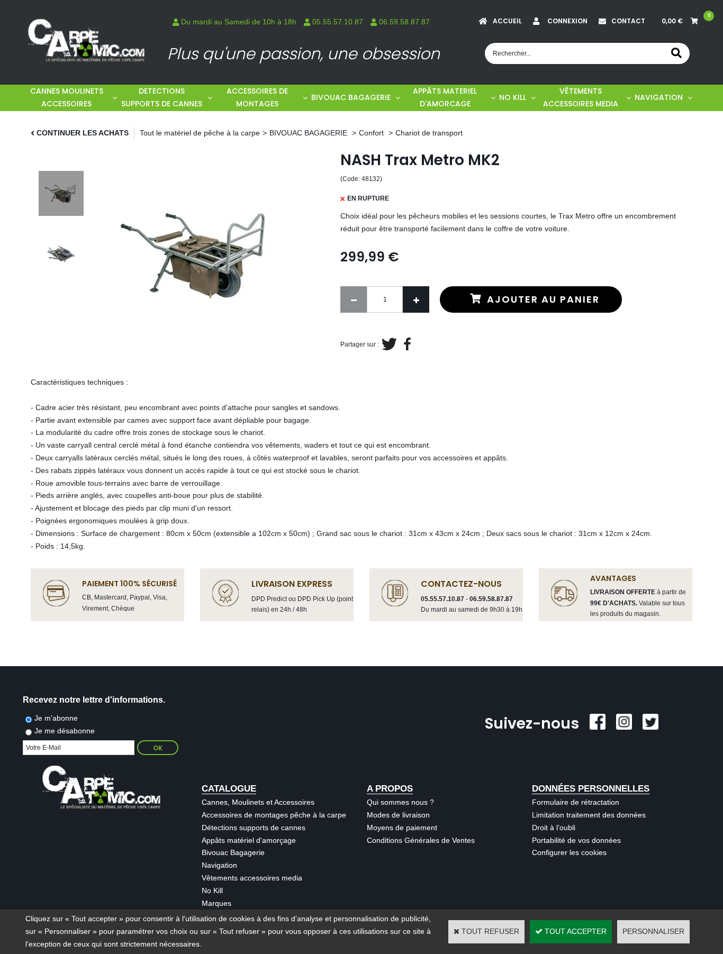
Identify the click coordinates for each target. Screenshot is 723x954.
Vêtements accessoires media (252, 878)
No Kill (212, 890)
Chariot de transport (429, 133)
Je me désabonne (64, 730)
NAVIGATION (659, 97)
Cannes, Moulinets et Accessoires (258, 802)
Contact (628, 20)
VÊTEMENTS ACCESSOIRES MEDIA (580, 97)
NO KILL (512, 97)
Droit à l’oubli (553, 827)
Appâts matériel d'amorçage (249, 840)
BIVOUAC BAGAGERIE (351, 97)
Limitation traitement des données (589, 815)
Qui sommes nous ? (400, 802)
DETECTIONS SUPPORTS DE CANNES (161, 97)
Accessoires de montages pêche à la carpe (274, 815)
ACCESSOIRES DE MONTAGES (257, 97)
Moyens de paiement (402, 827)
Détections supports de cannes (253, 827)
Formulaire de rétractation (575, 802)
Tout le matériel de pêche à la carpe (200, 133)
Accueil (507, 20)
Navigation (219, 865)
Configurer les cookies (569, 852)
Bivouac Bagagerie (233, 852)
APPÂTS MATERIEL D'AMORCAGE (445, 97)
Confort (372, 133)
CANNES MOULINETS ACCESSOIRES (66, 97)
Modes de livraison (398, 815)
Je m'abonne (56, 718)
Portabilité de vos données (576, 840)
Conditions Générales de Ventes (421, 840)
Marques (216, 903)
